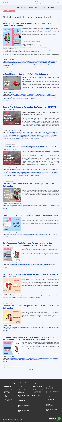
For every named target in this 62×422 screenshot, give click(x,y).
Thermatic (11, 92)
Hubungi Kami (35, 12)
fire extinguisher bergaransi (33, 62)
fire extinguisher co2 (43, 133)
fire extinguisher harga (50, 61)
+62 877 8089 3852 (45, 1)
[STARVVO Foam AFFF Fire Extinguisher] (12, 317)
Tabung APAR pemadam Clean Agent (28, 45)
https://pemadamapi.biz (51, 386)
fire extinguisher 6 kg (53, 132)
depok (5, 98)
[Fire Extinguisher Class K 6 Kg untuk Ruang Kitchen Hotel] (12, 195)
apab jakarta (24, 234)
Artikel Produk (25, 12)
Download (52, 7)
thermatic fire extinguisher (21, 94)
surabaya (21, 98)
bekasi (12, 98)
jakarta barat (24, 97)
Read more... (5, 67)
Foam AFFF (11, 325)
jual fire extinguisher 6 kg (20, 206)
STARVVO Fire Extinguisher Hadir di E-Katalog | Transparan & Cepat (30, 215)
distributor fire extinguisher (23, 132)
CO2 (10, 294)
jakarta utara (50, 97)
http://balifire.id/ (49, 388)
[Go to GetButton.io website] (59, 420)
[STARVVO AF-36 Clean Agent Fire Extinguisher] (12, 348)
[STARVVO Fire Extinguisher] (12, 254)
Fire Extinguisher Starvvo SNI (15, 130)
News (20, 12)
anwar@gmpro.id (36, 3)
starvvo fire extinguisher (15, 234)
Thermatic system (40, 83)
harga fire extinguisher (34, 138)
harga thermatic (32, 98)
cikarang (26, 98)
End (19, 366)
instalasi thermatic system (28, 95)
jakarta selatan (37, 97)
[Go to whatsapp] (59, 418)
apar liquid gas (51, 64)
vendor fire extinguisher (44, 205)
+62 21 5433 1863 (36, 1)
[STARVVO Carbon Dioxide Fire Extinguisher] (12, 285)
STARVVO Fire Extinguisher (31, 121)
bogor (8, 98)
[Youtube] (7, 2)
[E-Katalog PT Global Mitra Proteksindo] (12, 224)
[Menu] (57, 9)
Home (18, 7)
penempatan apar (29, 64)
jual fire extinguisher (33, 205)
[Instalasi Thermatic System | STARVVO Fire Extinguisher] (12, 83)
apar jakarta (28, 61)
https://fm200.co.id (50, 387)
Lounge (43, 7)
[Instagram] (9, 2)
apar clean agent (13, 61)
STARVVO (32, 87)
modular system (46, 87)
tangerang (56, 97)
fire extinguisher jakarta (22, 62)
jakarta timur (44, 97)
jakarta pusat (30, 97)
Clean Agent (11, 59)
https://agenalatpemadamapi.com (53, 390)
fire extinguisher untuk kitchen (43, 206)
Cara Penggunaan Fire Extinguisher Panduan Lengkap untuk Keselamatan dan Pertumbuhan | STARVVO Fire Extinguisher (27, 244)
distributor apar (13, 132)
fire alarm (38, 94)
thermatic (12, 94)
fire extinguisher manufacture (47, 94)
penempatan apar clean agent (40, 64)
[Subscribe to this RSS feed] (58, 19)
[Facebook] (3, 2)
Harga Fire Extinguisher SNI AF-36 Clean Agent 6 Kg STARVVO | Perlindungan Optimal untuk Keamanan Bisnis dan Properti (29, 338)
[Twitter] (5, 2)
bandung (17, 98)
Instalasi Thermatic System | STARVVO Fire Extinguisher (26, 74)
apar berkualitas (21, 61)
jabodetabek (22, 64)
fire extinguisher (43, 62)
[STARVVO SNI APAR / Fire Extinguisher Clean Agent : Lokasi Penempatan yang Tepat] (12, 37)
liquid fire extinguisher (23, 205)
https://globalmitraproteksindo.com (53, 391)
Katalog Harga (23, 7)
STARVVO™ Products (33, 7)
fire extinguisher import (13, 64)
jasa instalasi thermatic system (42, 95)
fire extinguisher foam (53, 133)
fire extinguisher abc (8, 133)
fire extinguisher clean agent (38, 61)
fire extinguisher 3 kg (43, 132)
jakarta (19, 97)
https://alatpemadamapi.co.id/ (52, 392)
